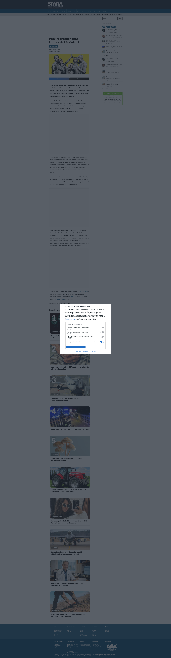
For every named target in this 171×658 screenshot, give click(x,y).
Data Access (85, 351)
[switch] (102, 327)
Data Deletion (78, 351)
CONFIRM (75, 346)
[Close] (108, 306)
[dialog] (85, 329)
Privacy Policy (93, 351)
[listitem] (85, 324)
